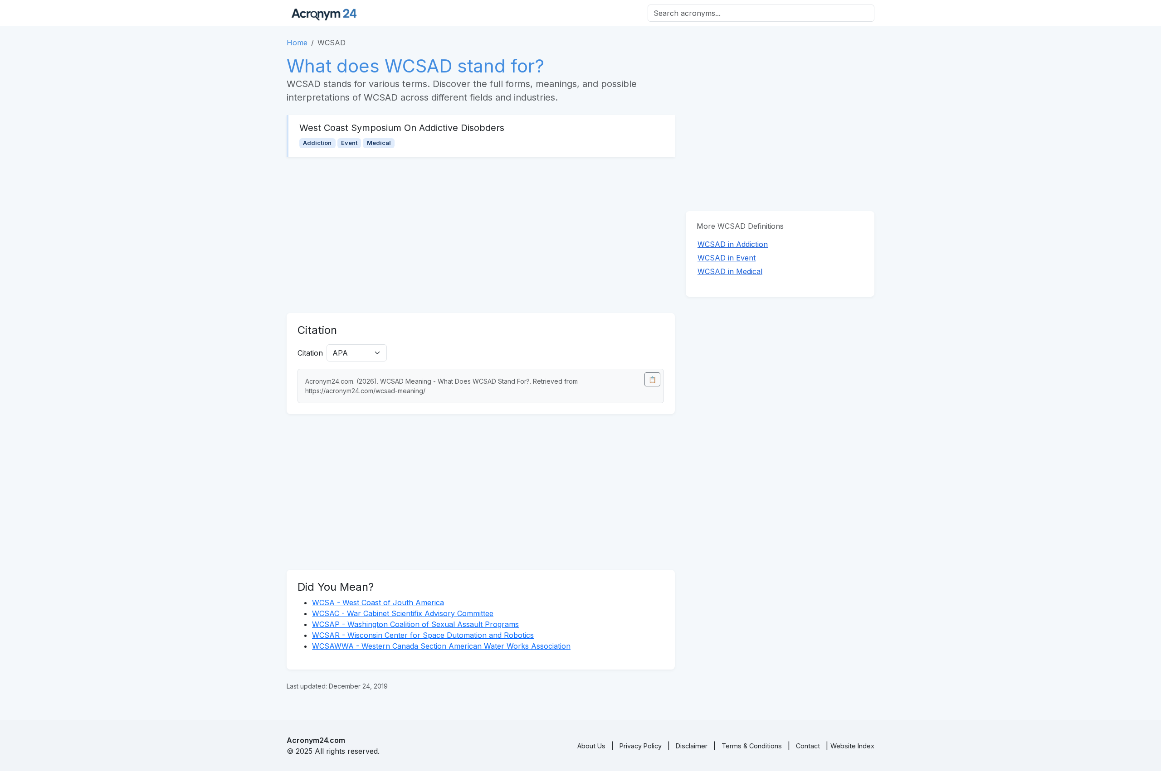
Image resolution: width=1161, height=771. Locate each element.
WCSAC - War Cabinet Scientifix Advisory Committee (402, 613)
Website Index (852, 746)
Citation (310, 352)
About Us (591, 746)
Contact (808, 746)
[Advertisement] (481, 235)
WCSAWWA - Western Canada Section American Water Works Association (441, 646)
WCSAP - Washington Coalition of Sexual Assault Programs (415, 624)
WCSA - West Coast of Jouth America (378, 602)
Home (297, 42)
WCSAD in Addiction (733, 244)
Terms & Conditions (752, 746)
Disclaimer (691, 746)
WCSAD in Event (727, 257)
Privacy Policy (641, 746)
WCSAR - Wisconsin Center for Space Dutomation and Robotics (423, 635)
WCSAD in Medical (730, 271)
